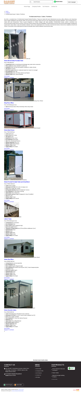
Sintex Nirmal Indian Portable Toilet (13, 60)
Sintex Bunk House (9, 130)
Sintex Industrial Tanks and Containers (58, 369)
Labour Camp (7, 219)
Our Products (46, 6)
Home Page (27, 6)
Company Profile (36, 6)
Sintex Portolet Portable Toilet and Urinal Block (17, 182)
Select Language (71, 2)
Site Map (38, 377)
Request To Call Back (9, 77)
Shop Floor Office (9, 103)
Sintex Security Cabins (10, 310)
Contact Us (54, 6)
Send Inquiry (7, 76)
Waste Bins (54, 379)
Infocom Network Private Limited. (18, 390)
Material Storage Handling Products (58, 376)
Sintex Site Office (9, 259)
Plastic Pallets (55, 373)
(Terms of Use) (21, 389)
